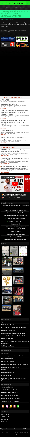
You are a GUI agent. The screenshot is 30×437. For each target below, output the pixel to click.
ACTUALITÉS (4, 100)
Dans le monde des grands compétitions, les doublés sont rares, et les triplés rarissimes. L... (14, 133)
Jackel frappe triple (7, 130)
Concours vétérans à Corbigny (15, 218)
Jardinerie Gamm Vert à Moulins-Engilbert (14, 336)
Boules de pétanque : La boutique (15, 55)
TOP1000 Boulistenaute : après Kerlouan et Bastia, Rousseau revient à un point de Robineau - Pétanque (14, 112)
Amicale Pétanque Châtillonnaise (11, 390)
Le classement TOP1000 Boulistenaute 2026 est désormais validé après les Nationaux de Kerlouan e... (14, 116)
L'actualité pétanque (7, 373)
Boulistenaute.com (7, 359)
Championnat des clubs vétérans (15, 239)
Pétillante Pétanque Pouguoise (10, 398)
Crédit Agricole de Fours (8, 330)
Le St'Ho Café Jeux (7, 339)
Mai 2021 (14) (5, 419)
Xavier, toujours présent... (9, 104)
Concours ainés (15, 224)
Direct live (22, 52)
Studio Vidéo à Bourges (11, 52)
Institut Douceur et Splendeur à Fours (13, 333)
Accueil (16, 7)
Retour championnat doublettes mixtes (16, 215)
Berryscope (24, 51)
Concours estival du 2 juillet (15, 213)
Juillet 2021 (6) (5, 414)
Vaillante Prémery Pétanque (10, 401)
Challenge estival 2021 (15, 221)
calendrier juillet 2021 (15, 237)
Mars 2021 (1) (5, 421)
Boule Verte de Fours (15, 3)
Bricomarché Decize (7, 325)
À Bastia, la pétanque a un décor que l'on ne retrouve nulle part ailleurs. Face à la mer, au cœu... (14, 126)
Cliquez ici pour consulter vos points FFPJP (13, 429)
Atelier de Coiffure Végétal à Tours (11, 51)
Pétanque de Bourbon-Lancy (10, 395)
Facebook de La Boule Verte (10, 367)
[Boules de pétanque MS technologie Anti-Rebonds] (8, 42)
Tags (17, 434)
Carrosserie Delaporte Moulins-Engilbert (13, 327)
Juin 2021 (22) (5, 416)
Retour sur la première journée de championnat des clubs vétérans (15, 227)
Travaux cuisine (15, 231)
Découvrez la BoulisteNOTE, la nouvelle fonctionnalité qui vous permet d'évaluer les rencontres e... (14, 162)
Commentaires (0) (5, 31)
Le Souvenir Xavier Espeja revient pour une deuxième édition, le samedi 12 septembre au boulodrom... (13, 106)
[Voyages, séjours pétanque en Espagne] (22, 42)
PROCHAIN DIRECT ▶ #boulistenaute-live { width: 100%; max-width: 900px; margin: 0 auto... (14, 153)
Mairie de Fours (6, 375)
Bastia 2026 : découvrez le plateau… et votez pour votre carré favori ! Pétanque (13, 138)
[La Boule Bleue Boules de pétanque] (8, 37)
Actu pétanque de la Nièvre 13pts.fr (12, 356)
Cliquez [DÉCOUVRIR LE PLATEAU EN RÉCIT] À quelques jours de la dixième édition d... (13, 141)
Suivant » (21, 7)
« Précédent (9, 7)
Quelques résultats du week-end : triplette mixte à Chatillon (14, 13)
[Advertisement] (15, 79)
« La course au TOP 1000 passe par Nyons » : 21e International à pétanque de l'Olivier (14, 167)
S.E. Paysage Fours (7, 346)
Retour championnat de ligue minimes (15, 210)
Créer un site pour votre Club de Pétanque (14, 364)
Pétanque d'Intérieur (15, 49)
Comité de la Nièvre (7, 361)
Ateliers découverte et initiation (15, 234)
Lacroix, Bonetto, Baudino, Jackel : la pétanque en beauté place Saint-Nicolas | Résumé (13, 122)
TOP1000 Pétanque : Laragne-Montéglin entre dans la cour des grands (13, 150)
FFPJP (3, 370)
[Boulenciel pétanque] (22, 37)
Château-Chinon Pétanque (9, 393)
